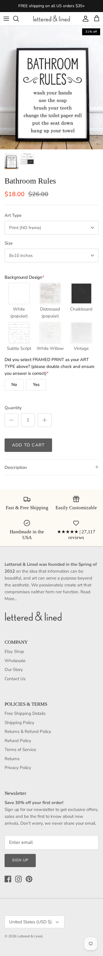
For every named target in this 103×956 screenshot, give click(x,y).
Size (9, 243)
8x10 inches (21, 255)
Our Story (14, 669)
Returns (12, 759)
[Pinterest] (29, 879)
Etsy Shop (14, 651)
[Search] (19, 18)
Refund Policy (18, 741)
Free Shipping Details (25, 713)
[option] (51, 87)
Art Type (13, 215)
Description (16, 467)
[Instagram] (18, 879)
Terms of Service (20, 749)
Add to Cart (28, 445)
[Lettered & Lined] (51, 18)
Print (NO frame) (25, 228)
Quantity (13, 408)
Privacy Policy (18, 767)
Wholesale (15, 661)
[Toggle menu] (6, 18)
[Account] (84, 18)
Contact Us (15, 679)
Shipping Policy (19, 722)
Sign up (20, 860)
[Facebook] (8, 879)
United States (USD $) (30, 922)
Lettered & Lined (29, 936)
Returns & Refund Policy (28, 731)
